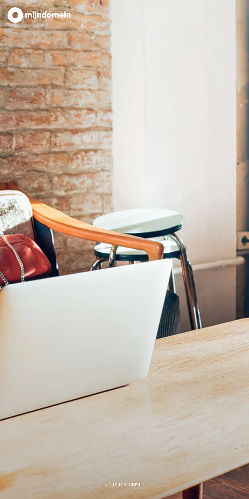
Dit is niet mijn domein (125, 484)
